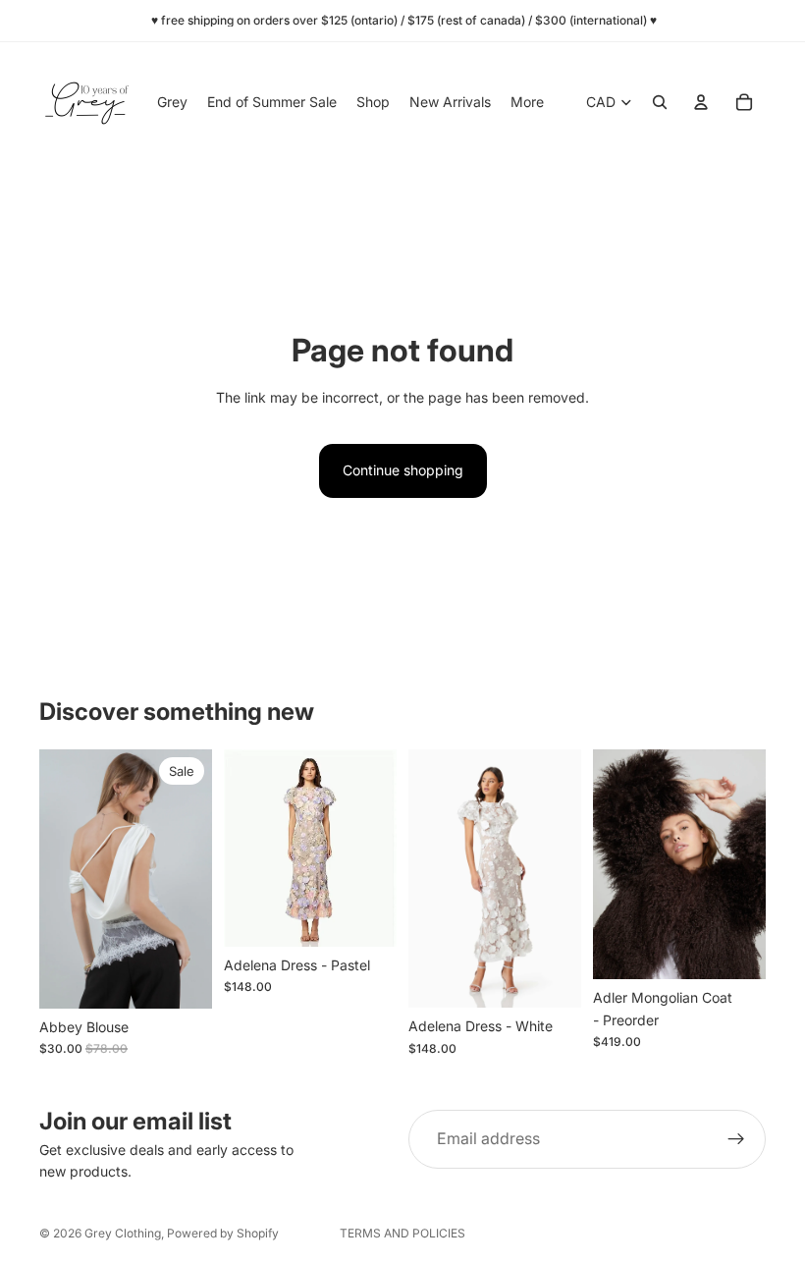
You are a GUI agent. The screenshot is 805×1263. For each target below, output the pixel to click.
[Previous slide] (60, 879)
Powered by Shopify (223, 1233)
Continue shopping (403, 470)
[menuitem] (527, 102)
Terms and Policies (402, 1233)
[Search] (659, 102)
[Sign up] (736, 1139)
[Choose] (181, 978)
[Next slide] (190, 879)
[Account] (701, 102)
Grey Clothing (122, 1233)
